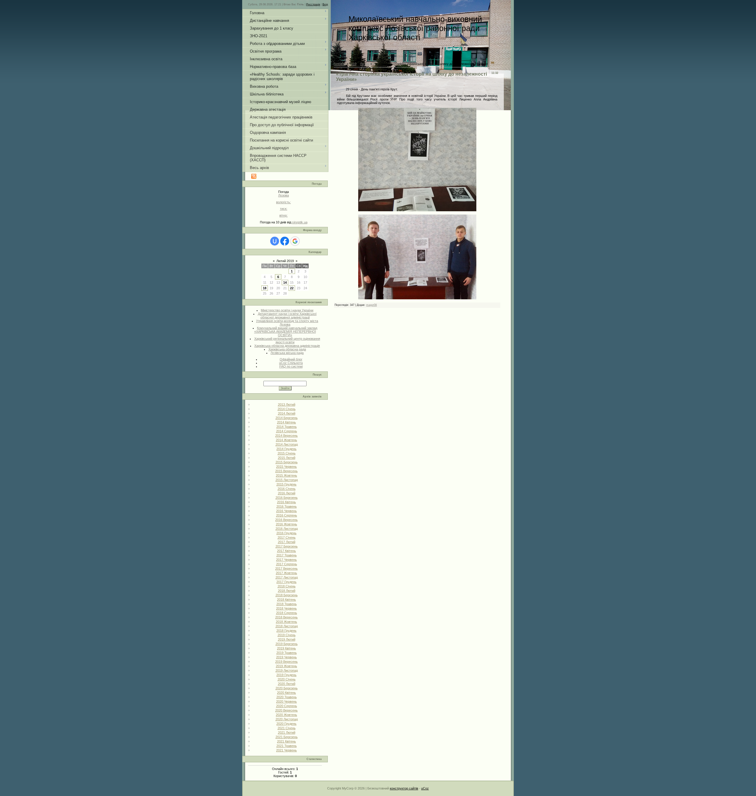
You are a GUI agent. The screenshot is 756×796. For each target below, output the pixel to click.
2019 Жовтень (286, 666)
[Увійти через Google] (295, 241)
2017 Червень (286, 559)
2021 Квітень (286, 741)
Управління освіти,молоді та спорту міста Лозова (287, 322)
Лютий (364, 64)
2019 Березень (287, 644)
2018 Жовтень (286, 621)
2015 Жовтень (286, 475)
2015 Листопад (287, 480)
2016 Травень (286, 506)
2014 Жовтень (286, 440)
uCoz (425, 788)
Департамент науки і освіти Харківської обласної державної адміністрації (287, 315)
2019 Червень (286, 657)
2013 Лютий (286, 404)
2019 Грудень (286, 675)
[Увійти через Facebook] (284, 241)
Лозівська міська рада (287, 353)
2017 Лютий (286, 542)
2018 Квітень (286, 599)
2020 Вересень (286, 710)
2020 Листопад (287, 719)
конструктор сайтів (404, 788)
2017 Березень (287, 546)
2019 (352, 64)
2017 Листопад (287, 577)
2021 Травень (286, 746)
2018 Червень (286, 608)
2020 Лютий (286, 683)
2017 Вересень (286, 568)
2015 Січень (287, 453)
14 (285, 282)
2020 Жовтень (286, 715)
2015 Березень (287, 462)
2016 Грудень (286, 533)
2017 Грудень (286, 582)
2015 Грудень (286, 484)
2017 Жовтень (286, 573)
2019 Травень (286, 652)
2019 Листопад (287, 670)
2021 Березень (287, 737)
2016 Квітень (286, 502)
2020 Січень (287, 679)
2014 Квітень (286, 422)
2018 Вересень (286, 617)
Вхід (325, 4)
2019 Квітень (286, 648)
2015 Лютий (286, 457)
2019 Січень (287, 635)
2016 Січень (287, 488)
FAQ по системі (291, 366)
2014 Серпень (286, 431)
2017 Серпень (286, 564)
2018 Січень (287, 586)
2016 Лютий (286, 493)
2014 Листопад (287, 444)
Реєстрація (313, 4)
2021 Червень (286, 750)
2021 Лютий (286, 732)
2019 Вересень (286, 661)
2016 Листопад (287, 528)
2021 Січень (287, 728)
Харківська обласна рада (287, 349)
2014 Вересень (286, 435)
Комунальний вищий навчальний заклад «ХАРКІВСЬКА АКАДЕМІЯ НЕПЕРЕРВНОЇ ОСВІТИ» (285, 331)
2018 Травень (286, 604)
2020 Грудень (286, 723)
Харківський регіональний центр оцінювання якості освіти (287, 340)
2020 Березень (287, 688)
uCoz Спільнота (291, 363)
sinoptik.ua (299, 222)
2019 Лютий (286, 639)
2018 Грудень (286, 630)
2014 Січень (287, 409)
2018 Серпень (286, 613)
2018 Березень (287, 595)
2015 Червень (286, 466)
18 (264, 288)
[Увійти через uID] (274, 241)
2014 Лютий (286, 413)
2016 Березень (287, 497)
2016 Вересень (286, 520)
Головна (340, 64)
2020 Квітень (286, 692)
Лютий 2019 (285, 261)
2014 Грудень (286, 449)
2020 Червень (286, 701)
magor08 (371, 304)
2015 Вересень (286, 471)
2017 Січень (287, 537)
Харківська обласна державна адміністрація (287, 345)
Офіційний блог (291, 359)
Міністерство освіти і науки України (287, 310)
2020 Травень (286, 697)
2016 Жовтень (286, 524)
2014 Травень (286, 426)
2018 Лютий (286, 590)
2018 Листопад (287, 626)
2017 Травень (286, 555)
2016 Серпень (286, 515)
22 (292, 288)
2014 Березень (287, 418)
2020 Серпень (286, 706)
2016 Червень (286, 511)
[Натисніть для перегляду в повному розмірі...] (417, 210)
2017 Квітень (286, 551)
